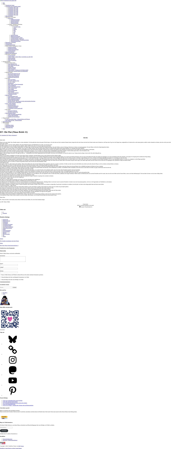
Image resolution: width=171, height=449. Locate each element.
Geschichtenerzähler (7, 225)
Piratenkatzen (11, 83)
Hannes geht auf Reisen (13, 115)
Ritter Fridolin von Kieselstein (14, 97)
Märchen (4, 232)
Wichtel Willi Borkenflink (13, 100)
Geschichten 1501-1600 (13, 8)
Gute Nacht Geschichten (8, 226)
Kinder (4, 229)
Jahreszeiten (10, 18)
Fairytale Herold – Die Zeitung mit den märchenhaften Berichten (21, 101)
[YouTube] (13, 385)
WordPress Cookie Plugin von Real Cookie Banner (11, 448)
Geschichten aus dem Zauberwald (15, 108)
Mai (14, 32)
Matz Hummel (11, 91)
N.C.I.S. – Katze (11, 82)
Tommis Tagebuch (12, 67)
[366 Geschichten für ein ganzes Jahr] (8, 0)
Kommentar (2, 255)
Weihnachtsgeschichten (16, 41)
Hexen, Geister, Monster (10, 103)
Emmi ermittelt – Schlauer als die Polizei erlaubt (18, 70)
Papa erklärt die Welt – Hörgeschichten (13, 120)
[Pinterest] (13, 395)
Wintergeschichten (14, 23)
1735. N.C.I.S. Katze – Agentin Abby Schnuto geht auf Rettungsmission (18, 405)
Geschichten (5, 223)
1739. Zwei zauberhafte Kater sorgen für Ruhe (12, 400)
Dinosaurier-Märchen (12, 110)
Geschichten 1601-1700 (13, 7)
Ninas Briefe (10, 66)
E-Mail (1, 267)
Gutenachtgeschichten (7, 228)
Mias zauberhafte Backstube (14, 98)
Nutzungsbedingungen (7, 439)
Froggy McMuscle (12, 85)
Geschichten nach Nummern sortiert (13, 6)
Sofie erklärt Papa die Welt (13, 65)
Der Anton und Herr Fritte (13, 80)
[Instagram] (13, 364)
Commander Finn (9, 127)
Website (1, 271)
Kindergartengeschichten (13, 49)
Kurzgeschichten (6, 231)
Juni (14, 34)
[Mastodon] (13, 374)
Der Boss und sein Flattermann (14, 102)
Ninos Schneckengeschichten (14, 86)
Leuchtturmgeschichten (10, 44)
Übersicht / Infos (16, 26)
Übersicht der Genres (9, 5)
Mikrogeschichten (9, 16)
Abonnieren (4, 430)
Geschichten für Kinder (8, 224)
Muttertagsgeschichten (15, 36)
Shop (4, 128)
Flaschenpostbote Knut (13, 96)
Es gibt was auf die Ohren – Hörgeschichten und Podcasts (17, 119)
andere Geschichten (12, 60)
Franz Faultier (11, 89)
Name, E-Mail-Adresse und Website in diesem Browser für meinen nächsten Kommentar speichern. (22, 274)
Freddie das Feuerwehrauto (14, 116)
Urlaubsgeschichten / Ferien (16, 37)
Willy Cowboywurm (12, 88)
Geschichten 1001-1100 (13, 14)
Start (4, 2)
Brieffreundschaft (6, 220)
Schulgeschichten (11, 50)
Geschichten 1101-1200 (13, 13)
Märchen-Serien (8, 95)
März (14, 30)
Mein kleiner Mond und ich (14, 74)
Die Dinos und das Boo (13, 112)
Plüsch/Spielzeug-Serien (10, 113)
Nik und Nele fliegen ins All (14, 73)
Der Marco (5, 292)
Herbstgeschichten (14, 22)
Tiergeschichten (8, 43)
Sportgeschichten (11, 55)
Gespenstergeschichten (13, 107)
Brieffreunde (5, 219)
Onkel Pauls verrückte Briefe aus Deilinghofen (18, 71)
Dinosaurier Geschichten (10, 42)
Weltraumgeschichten (9, 52)
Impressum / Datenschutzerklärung (10, 440)
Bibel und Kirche (11, 59)
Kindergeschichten (12, 47)
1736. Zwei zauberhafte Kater (9, 404)
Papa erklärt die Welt (12, 64)
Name (1, 263)
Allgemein (14, 135)
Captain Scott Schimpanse (13, 76)
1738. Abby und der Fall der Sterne (10, 401)
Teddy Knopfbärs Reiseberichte (14, 114)
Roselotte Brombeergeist (13, 106)
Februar (15, 29)
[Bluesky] (13, 344)
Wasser (4, 236)
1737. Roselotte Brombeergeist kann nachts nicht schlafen (15, 403)
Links (4, 293)
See (3, 235)
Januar (14, 28)
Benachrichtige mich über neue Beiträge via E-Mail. (13, 279)
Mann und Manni (11, 79)
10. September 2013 (4, 135)
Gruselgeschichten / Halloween (17, 38)
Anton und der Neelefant (13, 92)
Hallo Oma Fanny (12, 68)
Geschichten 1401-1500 (13, 10)
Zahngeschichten (11, 58)
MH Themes (21, 446)
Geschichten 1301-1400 (13, 11)
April (14, 31)
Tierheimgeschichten (12, 94)
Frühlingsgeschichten (15, 19)
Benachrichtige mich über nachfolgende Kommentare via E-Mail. (15, 277)
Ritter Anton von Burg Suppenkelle (15, 84)
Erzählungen (5, 222)
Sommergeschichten (15, 20)
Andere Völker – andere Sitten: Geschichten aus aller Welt (20, 56)
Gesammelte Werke (9, 125)
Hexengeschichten (12, 104)
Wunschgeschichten (7, 121)
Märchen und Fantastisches (11, 53)
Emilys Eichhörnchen (12, 90)
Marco (10, 135)
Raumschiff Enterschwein (13, 77)
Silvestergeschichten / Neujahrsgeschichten (20, 40)
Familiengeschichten (12, 48)
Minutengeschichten (9, 126)
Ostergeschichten (14, 35)
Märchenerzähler (6, 234)
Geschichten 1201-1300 (13, 12)
